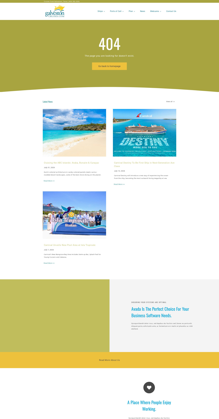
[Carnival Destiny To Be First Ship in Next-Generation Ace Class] (144, 132)
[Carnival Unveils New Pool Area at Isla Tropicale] (74, 215)
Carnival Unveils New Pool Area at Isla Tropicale (69, 245)
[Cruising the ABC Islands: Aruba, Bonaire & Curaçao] (74, 132)
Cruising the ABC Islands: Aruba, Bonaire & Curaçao (71, 162)
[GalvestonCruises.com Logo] (55, 4)
